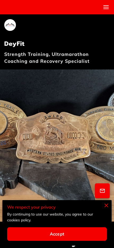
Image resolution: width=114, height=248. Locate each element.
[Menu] (106, 7)
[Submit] (102, 190)
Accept (57, 234)
